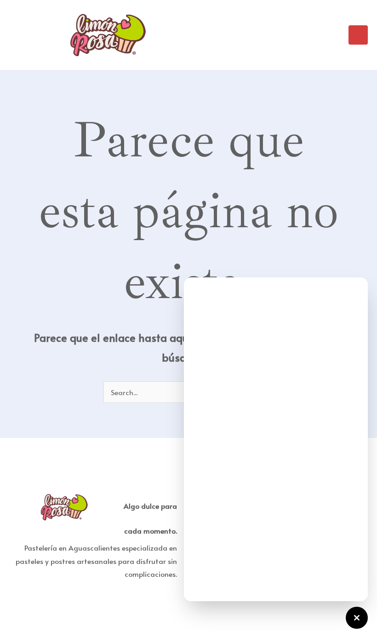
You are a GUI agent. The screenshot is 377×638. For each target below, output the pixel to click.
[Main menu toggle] (358, 35)
